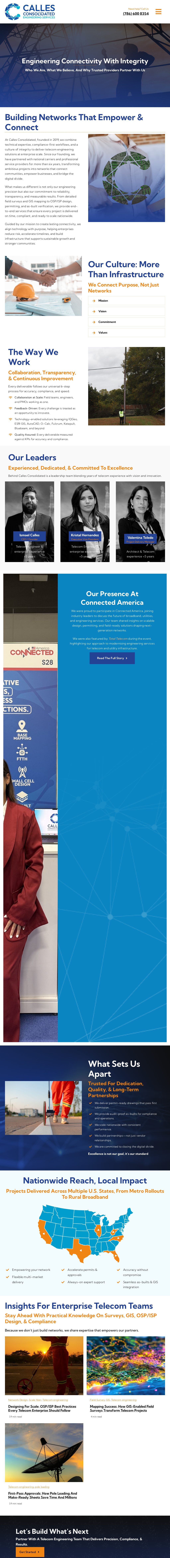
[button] (126, 300)
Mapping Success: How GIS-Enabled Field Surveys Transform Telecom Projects (122, 1408)
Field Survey (97, 1399)
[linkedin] (26, 547)
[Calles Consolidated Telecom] (30, 4)
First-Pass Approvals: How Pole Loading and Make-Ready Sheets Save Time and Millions (42, 1495)
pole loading (42, 1486)
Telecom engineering (55, 1399)
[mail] (32, 547)
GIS (108, 1399)
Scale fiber (35, 1399)
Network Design (18, 1399)
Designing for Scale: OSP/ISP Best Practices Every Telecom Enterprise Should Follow (42, 1408)
